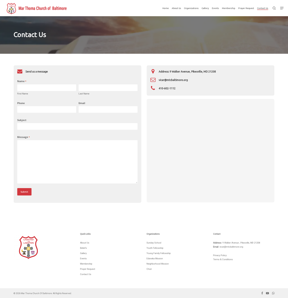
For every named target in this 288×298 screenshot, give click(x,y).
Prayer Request (87, 269)
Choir (149, 269)
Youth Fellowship (155, 248)
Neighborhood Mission (158, 263)
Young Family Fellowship (159, 253)
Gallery (83, 253)
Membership (86, 263)
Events (83, 258)
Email (82, 103)
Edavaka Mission (155, 258)
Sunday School (154, 242)
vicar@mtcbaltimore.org (231, 246)
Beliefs (83, 248)
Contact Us (85, 274)
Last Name (84, 93)
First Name (22, 93)
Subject (21, 120)
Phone (21, 103)
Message (23, 137)
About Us (84, 242)
